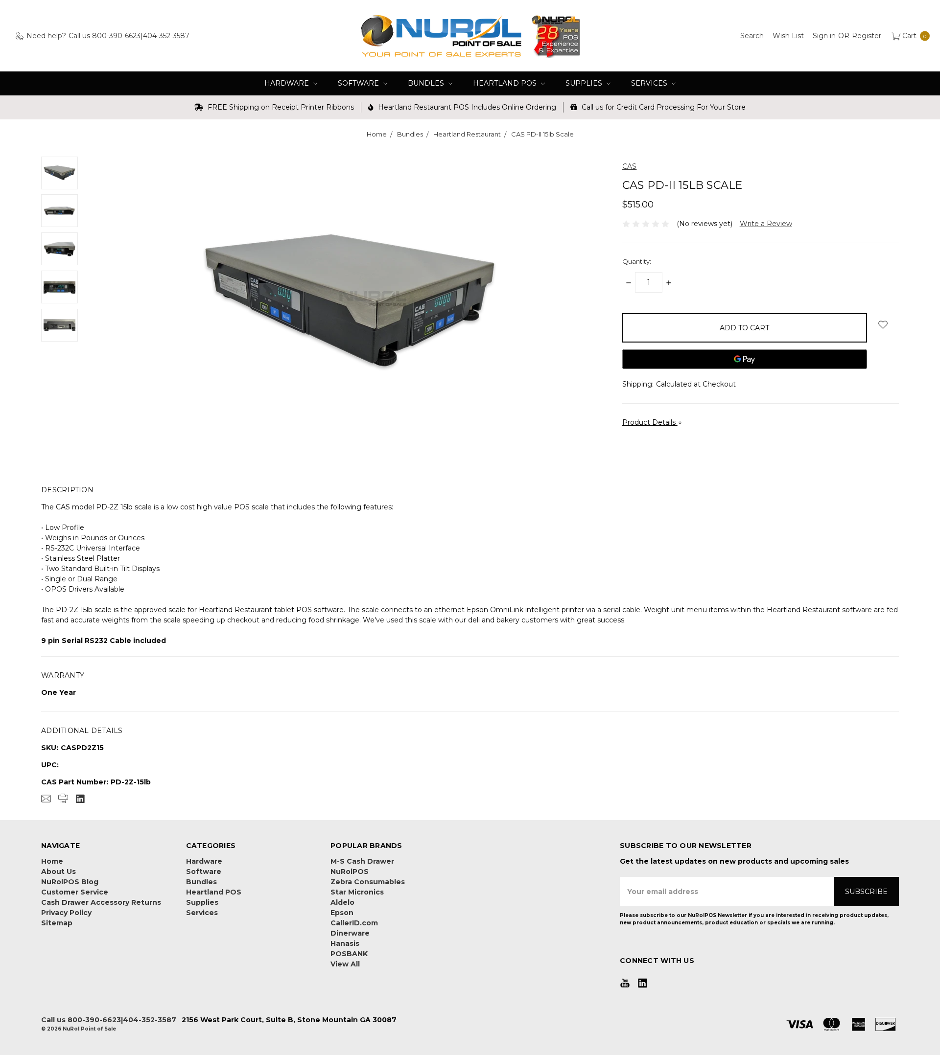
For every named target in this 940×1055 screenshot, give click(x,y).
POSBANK (349, 953)
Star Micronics (357, 892)
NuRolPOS (349, 871)
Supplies (584, 83)
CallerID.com (354, 922)
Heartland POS (506, 83)
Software (359, 83)
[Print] (63, 798)
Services (650, 83)
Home (52, 861)
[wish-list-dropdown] (883, 325)
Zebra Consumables (367, 881)
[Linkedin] (80, 798)
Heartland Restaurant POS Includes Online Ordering (466, 107)
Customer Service (74, 892)
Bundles (427, 83)
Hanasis (344, 943)
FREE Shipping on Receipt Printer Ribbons (280, 107)
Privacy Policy (66, 912)
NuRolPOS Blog (69, 881)
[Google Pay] (744, 359)
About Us (58, 871)
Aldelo (342, 902)
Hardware (287, 83)
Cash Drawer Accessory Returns (101, 902)
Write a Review (766, 223)
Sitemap (56, 922)
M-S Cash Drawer (362, 861)
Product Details (650, 422)
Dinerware (350, 933)
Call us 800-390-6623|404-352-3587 (108, 1019)
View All (345, 964)
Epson (341, 912)
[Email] (46, 798)
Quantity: (636, 261)
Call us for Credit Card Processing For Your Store (663, 107)
